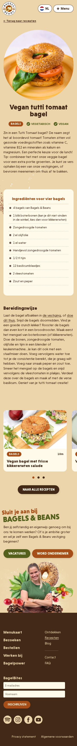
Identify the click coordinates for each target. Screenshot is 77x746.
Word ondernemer (52, 553)
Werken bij (12, 655)
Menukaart (12, 632)
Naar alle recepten (39, 489)
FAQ (48, 663)
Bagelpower (14, 663)
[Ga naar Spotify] (7, 719)
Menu (63, 8)
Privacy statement (24, 736)
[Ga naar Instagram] (18, 719)
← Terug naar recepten (19, 21)
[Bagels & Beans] (9, 8)
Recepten (52, 638)
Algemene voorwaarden (57, 736)
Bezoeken (12, 640)
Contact (50, 657)
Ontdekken (53, 632)
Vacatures (17, 553)
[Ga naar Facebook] (28, 719)
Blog (48, 643)
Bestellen (11, 647)
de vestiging (52, 315)
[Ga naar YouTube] (38, 719)
